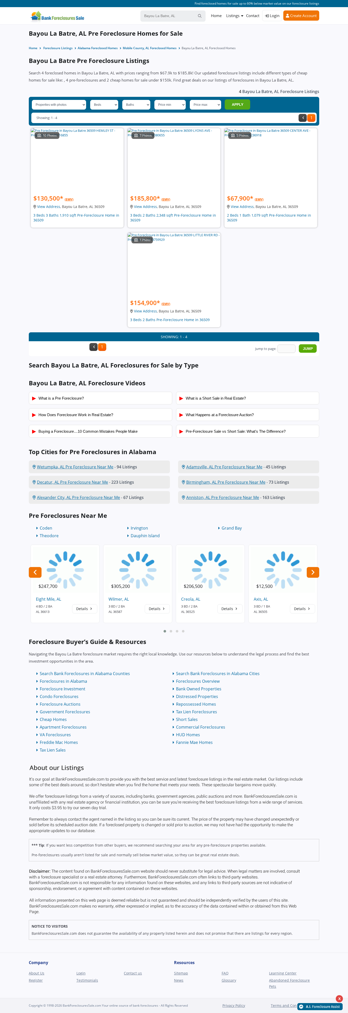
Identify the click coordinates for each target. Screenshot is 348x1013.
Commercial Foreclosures (200, 727)
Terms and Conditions (290, 1005)
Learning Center (283, 973)
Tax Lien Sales (53, 750)
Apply (237, 104)
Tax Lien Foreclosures (196, 712)
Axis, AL (261, 599)
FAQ (225, 973)
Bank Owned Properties (198, 689)
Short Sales (187, 719)
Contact (252, 15)
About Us (36, 973)
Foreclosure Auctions (60, 704)
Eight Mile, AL (48, 599)
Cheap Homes (53, 719)
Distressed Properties (197, 696)
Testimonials (87, 980)
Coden (46, 528)
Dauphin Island (145, 535)
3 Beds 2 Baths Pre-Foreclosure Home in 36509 (170, 319)
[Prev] (303, 118)
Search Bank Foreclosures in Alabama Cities (218, 673)
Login (274, 15)
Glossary (229, 980)
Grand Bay (232, 528)
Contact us (133, 973)
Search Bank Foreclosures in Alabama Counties (85, 673)
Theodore (49, 535)
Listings (232, 15)
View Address (48, 206)
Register (36, 980)
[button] (165, 631)
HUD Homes (188, 735)
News (178, 980)
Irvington (139, 528)
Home (216, 15)
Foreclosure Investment (62, 689)
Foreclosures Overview (198, 681)
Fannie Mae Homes (194, 742)
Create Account (303, 15)
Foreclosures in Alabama (63, 681)
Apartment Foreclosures (63, 727)
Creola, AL (190, 599)
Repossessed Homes (196, 704)
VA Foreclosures (55, 735)
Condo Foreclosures (59, 696)
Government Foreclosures (65, 712)
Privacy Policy (233, 1005)
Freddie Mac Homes (59, 742)
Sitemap (181, 973)
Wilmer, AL (119, 599)
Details (82, 608)
